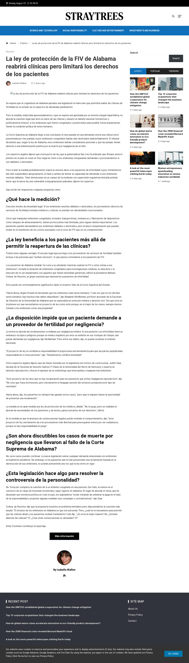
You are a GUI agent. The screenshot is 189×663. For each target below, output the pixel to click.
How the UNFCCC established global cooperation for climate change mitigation (140, 100)
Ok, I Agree (173, 654)
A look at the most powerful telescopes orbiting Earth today (141, 171)
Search (134, 52)
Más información (64, 536)
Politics (10, 52)
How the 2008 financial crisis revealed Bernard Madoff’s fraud (170, 134)
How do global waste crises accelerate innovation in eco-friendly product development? (141, 137)
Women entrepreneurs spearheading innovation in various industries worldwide (170, 172)
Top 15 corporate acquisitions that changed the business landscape (170, 98)
